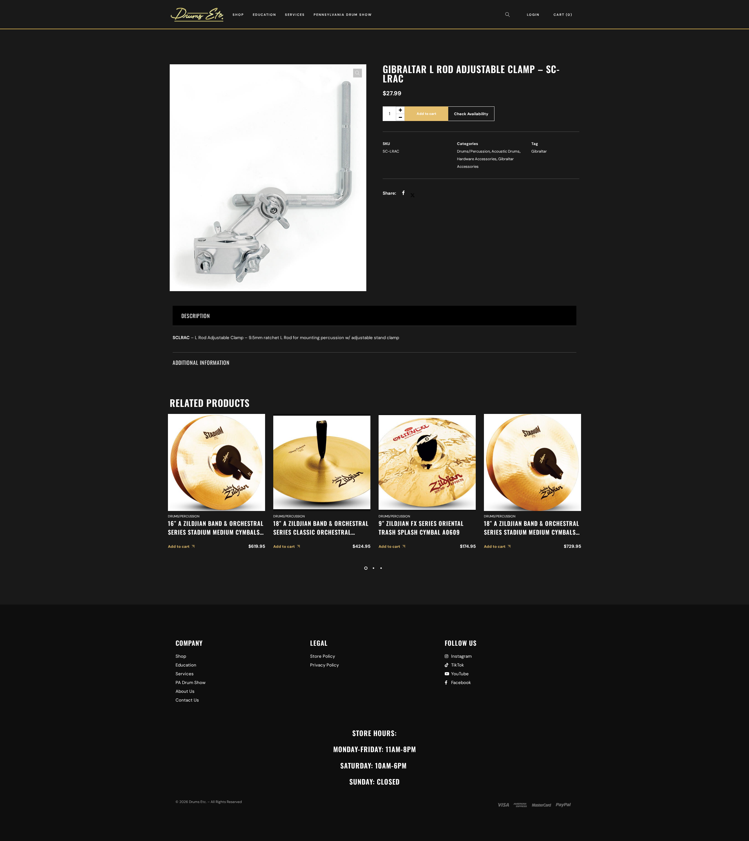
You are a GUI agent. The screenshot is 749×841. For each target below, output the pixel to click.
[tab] (374, 316)
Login (533, 15)
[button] (357, 73)
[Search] (509, 14)
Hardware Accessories (477, 158)
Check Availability (471, 113)
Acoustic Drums (506, 151)
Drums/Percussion (473, 151)
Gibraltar (539, 151)
